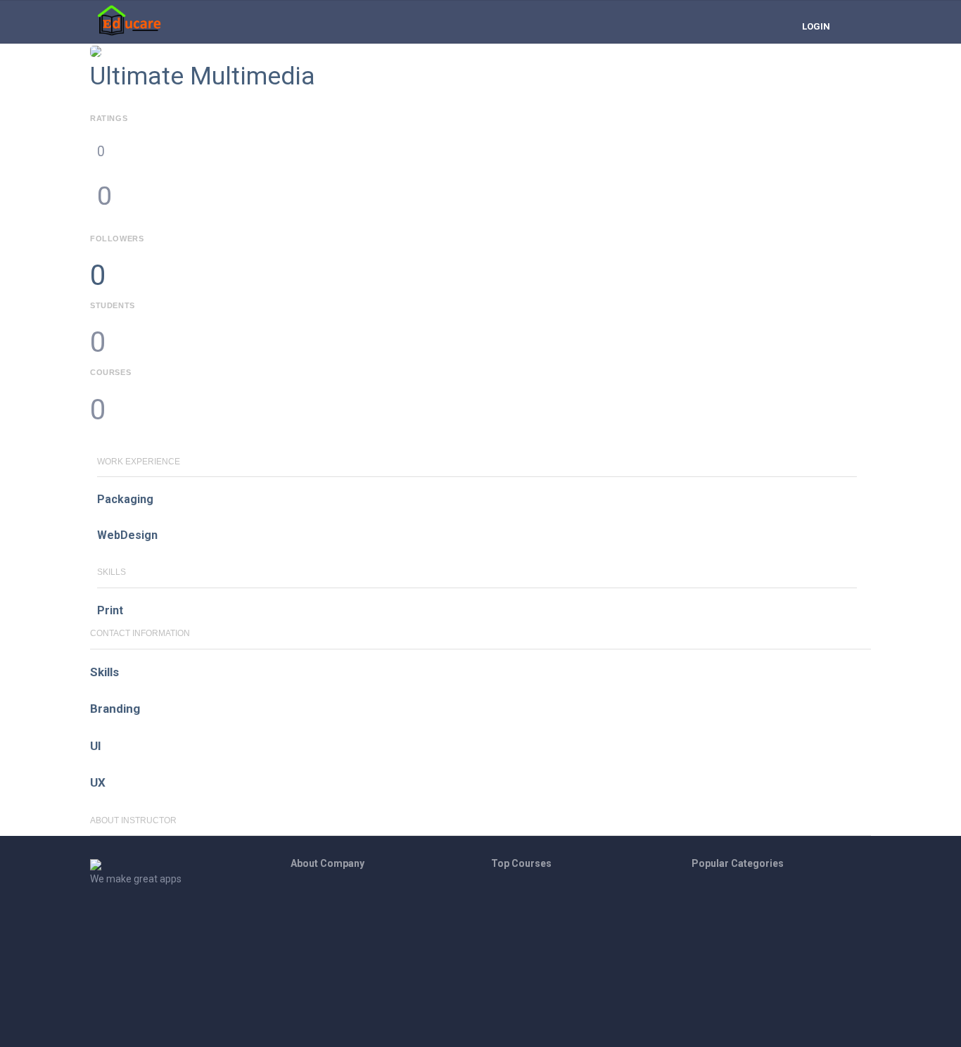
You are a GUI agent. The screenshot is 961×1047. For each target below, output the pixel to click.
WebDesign (127, 535)
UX (98, 782)
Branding (115, 709)
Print (110, 610)
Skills (104, 672)
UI (95, 746)
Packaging (125, 499)
